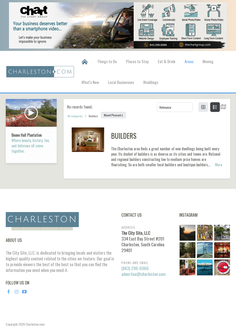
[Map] (223, 108)
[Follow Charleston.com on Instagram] (204, 249)
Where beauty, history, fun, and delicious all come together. (31, 146)
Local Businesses (121, 82)
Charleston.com (35, 324)
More (218, 164)
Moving (208, 61)
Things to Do (107, 61)
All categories (75, 116)
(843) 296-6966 (135, 268)
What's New (90, 82)
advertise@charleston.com (143, 274)
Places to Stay (137, 61)
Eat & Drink (166, 61)
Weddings (150, 82)
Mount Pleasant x (113, 115)
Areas (189, 61)
